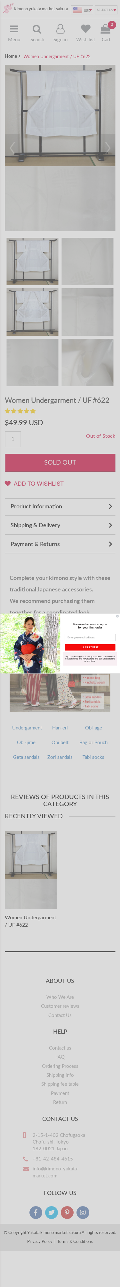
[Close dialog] (117, 616)
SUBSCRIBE (90, 647)
